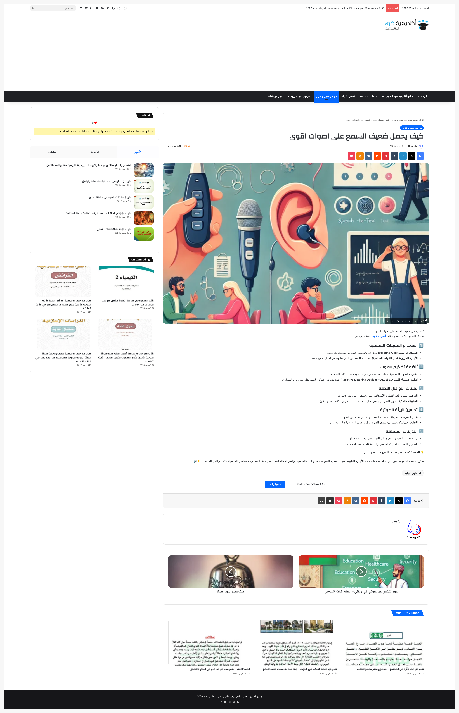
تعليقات (51, 152)
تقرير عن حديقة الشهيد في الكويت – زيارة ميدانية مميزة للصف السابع (300, 669)
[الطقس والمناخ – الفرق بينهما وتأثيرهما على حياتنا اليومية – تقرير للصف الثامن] (144, 170)
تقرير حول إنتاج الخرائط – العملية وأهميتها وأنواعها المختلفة (98, 213)
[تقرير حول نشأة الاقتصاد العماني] (144, 234)
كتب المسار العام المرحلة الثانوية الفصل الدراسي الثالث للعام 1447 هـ (128, 302)
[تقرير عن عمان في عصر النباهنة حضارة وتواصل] (144, 186)
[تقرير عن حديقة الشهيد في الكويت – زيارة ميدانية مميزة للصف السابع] (296, 643)
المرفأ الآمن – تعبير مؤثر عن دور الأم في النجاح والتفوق (220, 669)
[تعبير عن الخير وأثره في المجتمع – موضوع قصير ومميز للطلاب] (383, 643)
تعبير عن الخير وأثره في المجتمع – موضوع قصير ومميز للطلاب (390, 669)
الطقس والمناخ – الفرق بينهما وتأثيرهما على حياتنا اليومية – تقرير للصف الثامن (88, 165)
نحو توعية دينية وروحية (299, 96)
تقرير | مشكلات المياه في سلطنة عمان (110, 197)
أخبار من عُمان (275, 96)
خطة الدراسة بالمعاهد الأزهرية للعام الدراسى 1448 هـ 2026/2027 (351, 8)
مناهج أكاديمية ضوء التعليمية (398, 96)
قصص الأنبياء (348, 96)
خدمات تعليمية (369, 96)
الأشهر (138, 152)
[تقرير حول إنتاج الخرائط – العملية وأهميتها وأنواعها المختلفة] (144, 218)
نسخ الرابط (275, 484)
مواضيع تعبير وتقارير (326, 96)
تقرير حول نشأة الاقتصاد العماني (114, 229)
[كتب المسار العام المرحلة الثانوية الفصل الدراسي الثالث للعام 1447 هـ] (126, 281)
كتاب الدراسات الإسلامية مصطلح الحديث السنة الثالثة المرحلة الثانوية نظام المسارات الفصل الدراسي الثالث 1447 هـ (63, 357)
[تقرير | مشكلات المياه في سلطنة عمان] (144, 202)
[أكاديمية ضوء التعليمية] (407, 24)
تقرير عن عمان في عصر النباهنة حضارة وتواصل (106, 181)
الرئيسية (422, 96)
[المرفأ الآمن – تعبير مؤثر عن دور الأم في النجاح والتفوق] (209, 643)
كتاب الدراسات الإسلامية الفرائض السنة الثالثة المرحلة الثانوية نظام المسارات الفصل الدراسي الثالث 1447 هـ (63, 304)
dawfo (414, 146)
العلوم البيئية (411, 473)
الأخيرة (95, 152)
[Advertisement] (229, 64)
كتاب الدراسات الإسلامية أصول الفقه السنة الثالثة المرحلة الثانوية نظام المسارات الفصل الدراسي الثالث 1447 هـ (126, 357)
